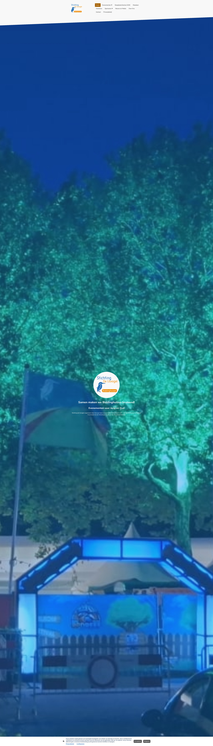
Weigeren (147, 741)
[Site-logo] (76, 9)
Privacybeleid (70, 744)
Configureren (80, 744)
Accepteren (137, 741)
